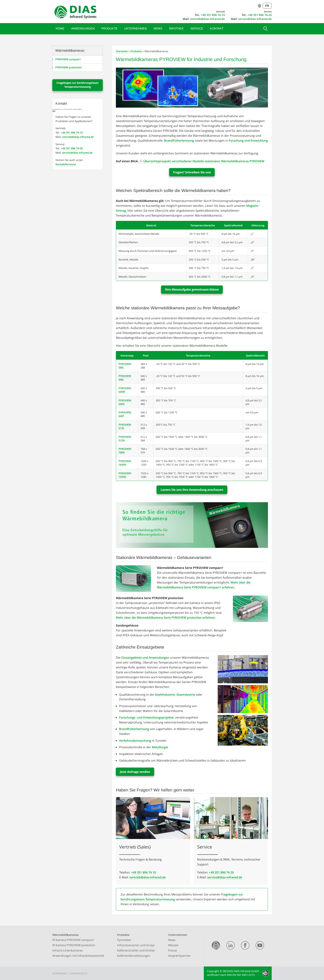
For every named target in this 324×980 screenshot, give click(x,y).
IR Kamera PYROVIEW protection (73, 945)
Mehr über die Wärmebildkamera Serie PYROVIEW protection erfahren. (166, 617)
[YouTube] (260, 946)
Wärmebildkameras (65, 935)
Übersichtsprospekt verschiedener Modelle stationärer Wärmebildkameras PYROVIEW (203, 161)
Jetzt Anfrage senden (135, 772)
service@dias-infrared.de (255, 19)
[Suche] (265, 28)
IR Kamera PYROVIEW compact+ (73, 940)
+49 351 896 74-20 (260, 15)
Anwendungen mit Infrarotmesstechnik (78, 956)
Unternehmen (135, 28)
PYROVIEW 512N (124, 438)
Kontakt (217, 28)
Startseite (122, 51)
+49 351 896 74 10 (143, 872)
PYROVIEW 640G (124, 402)
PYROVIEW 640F (124, 414)
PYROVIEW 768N (124, 450)
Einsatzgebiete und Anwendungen (145, 657)
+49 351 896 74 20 (221, 872)
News (158, 28)
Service (196, 28)
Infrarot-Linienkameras (67, 950)
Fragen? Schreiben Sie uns (192, 172)
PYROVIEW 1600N (124, 462)
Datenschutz (78, 973)
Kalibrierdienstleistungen (133, 956)
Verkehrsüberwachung (135, 740)
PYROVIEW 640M (124, 389)
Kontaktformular (66, 164)
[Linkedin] (230, 946)
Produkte (109, 28)
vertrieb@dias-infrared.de (207, 19)
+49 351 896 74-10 (213, 15)
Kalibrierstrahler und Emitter (136, 950)
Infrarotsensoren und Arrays (136, 945)
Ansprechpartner (179, 956)
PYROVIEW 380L (124, 365)
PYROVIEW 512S (124, 426)
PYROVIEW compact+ (68, 59)
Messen (173, 945)
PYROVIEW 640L (124, 377)
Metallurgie (160, 747)
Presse (172, 950)
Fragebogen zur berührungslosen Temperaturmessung (78, 84)
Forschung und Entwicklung (248, 140)
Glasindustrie (185, 694)
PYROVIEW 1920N (124, 475)
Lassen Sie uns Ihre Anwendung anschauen (191, 490)
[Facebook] (245, 946)
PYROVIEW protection (68, 67)
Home (60, 28)
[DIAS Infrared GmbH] (74, 13)
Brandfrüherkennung (179, 140)
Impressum (59, 973)
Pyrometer (124, 940)
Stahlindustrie (165, 694)
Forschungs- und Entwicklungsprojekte (146, 717)
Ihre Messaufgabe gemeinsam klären (192, 289)
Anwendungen (83, 28)
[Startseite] (216, 946)
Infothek (176, 28)
